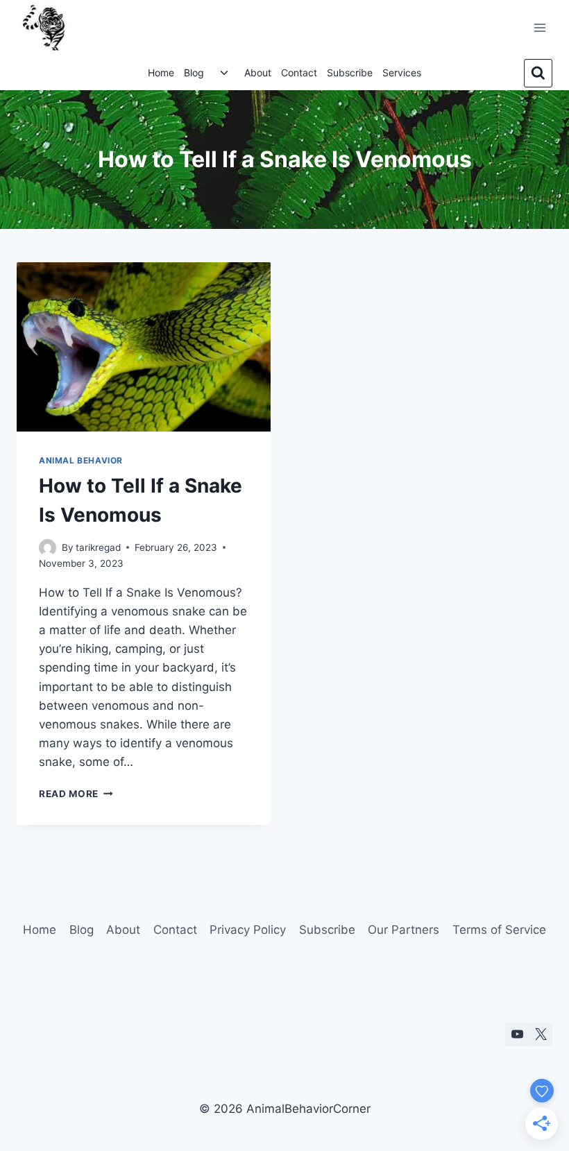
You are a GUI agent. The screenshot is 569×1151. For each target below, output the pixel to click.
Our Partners (403, 930)
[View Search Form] (538, 73)
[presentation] (144, 347)
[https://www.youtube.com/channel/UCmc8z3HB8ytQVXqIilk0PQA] (517, 1034)
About (257, 72)
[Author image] (47, 547)
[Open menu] (539, 27)
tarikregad (98, 547)
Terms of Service (499, 930)
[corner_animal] (540, 1034)
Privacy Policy (248, 930)
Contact (299, 72)
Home (161, 72)
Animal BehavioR (81, 460)
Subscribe (350, 72)
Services (401, 72)
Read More (76, 793)
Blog (194, 72)
